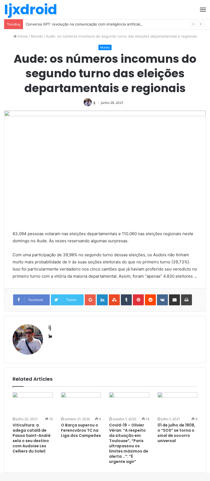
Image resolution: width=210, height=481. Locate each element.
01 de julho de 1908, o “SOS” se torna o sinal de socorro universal (176, 432)
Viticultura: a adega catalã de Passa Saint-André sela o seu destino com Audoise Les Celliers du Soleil (32, 438)
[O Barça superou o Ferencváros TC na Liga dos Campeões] (81, 403)
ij (94, 103)
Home (22, 36)
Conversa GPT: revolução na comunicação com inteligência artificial (83, 24)
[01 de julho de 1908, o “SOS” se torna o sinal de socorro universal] (178, 403)
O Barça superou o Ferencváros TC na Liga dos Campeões (81, 430)
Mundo (37, 36)
